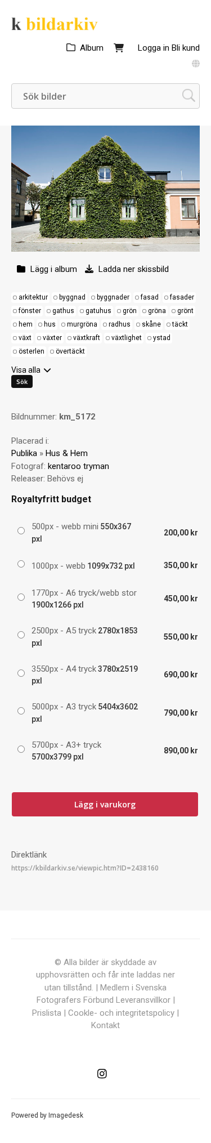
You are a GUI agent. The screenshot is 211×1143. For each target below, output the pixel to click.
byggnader (113, 297)
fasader (182, 297)
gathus (63, 311)
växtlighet (126, 338)
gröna (157, 311)
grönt (185, 311)
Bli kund (186, 48)
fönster (30, 311)
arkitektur (33, 297)
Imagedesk (65, 1115)
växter (52, 338)
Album (92, 48)
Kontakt (105, 1025)
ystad (161, 338)
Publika (24, 453)
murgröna (82, 324)
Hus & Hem (67, 453)
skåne (151, 324)
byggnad (72, 297)
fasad (150, 297)
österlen (31, 351)
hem (26, 324)
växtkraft (86, 338)
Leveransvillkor (143, 1000)
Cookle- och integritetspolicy (121, 1013)
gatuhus (98, 311)
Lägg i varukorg (105, 804)
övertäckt (70, 351)
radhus (120, 324)
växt (25, 338)
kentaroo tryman (78, 466)
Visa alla (26, 369)
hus (50, 324)
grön (130, 311)
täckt (180, 324)
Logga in (153, 48)
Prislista (46, 1013)
